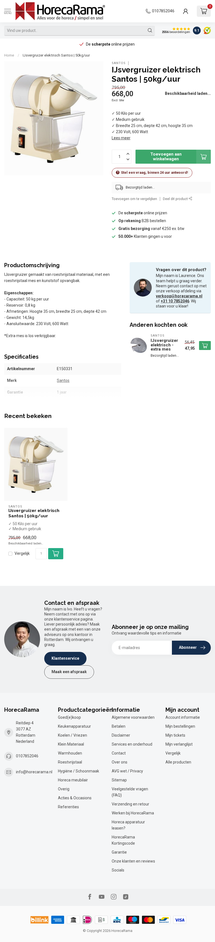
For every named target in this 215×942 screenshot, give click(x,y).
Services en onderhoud (132, 744)
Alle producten (178, 762)
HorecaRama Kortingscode (123, 840)
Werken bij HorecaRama (133, 813)
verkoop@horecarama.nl (179, 296)
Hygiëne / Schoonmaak (78, 771)
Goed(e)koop (69, 717)
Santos (118, 63)
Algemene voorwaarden (133, 717)
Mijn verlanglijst (179, 744)
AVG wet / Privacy (127, 771)
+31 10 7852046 (175, 301)
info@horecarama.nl (34, 772)
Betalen (118, 726)
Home (9, 55)
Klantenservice (65, 658)
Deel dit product (176, 199)
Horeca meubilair (73, 780)
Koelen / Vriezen (72, 735)
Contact (119, 753)
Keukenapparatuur (74, 726)
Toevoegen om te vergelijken (134, 199)
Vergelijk (22, 553)
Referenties (68, 807)
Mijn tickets (175, 735)
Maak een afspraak (69, 671)
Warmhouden (70, 753)
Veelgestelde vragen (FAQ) (130, 792)
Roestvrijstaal (70, 762)
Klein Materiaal (71, 744)
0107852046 (163, 11)
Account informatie (182, 717)
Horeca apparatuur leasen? (128, 825)
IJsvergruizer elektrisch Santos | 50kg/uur (56, 55)
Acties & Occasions (75, 798)
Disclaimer (121, 735)
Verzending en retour (130, 804)
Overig (63, 789)
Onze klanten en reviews (133, 861)
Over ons (119, 762)
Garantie (119, 852)
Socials (118, 870)
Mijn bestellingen (180, 726)
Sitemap (119, 780)
